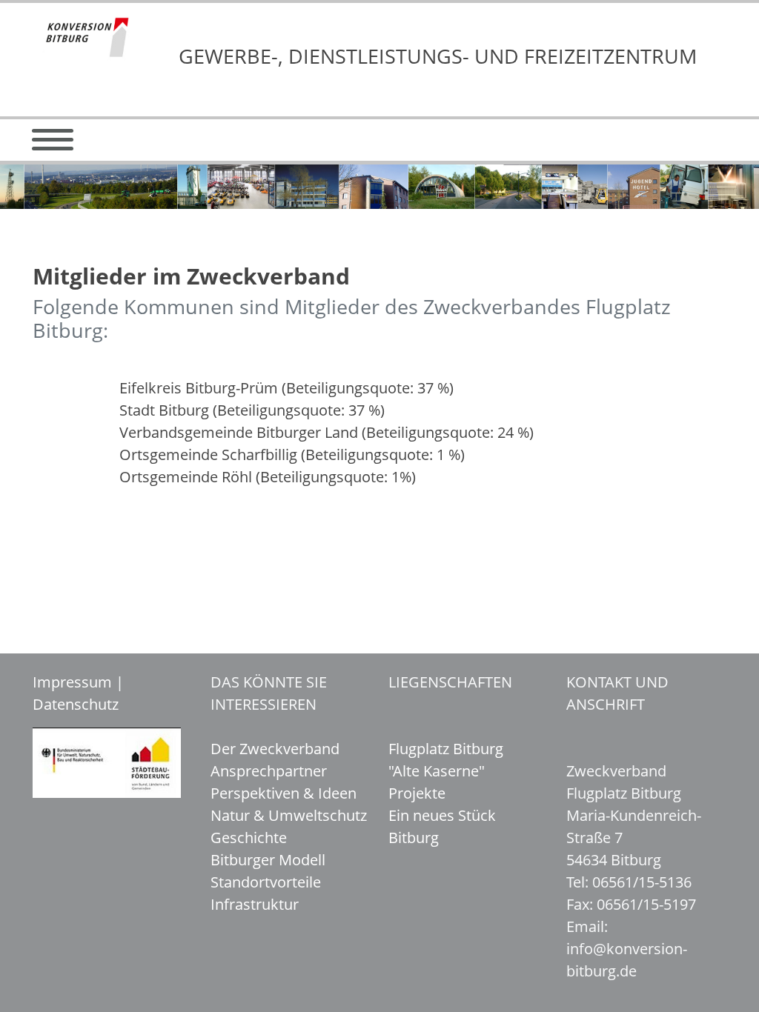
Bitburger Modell (268, 860)
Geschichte (249, 838)
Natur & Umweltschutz (289, 815)
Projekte (416, 793)
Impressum (72, 682)
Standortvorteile (266, 882)
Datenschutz (76, 704)
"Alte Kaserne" (436, 771)
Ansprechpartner (269, 771)
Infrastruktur (255, 904)
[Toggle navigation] (52, 140)
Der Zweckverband (275, 749)
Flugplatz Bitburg (445, 749)
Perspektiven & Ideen (284, 793)
